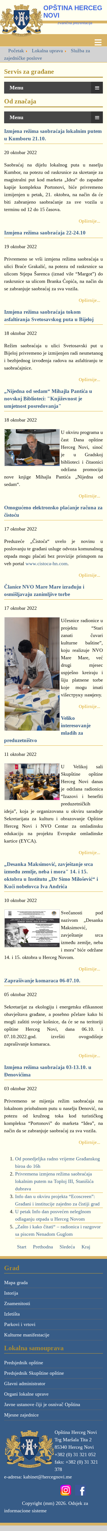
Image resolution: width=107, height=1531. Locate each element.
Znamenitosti (17, 1303)
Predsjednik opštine (23, 1362)
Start (21, 1247)
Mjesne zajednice (21, 1415)
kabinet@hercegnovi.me (47, 1477)
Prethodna (43, 1247)
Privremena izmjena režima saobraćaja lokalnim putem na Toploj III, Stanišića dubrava (54, 1181)
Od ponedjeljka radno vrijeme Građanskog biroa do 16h (57, 1162)
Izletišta (12, 1314)
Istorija (11, 1293)
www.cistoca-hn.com (46, 563)
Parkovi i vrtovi (19, 1324)
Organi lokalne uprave (26, 1394)
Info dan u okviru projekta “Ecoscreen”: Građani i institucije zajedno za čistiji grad (57, 1200)
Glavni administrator (24, 1383)
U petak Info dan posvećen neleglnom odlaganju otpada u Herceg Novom (53, 1215)
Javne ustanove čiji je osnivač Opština (42, 1404)
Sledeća (67, 1247)
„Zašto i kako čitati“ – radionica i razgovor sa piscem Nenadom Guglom (58, 1230)
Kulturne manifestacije (26, 1335)
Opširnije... (89, 221)
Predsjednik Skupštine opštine (34, 1373)
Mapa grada (16, 1282)
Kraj (85, 1247)
